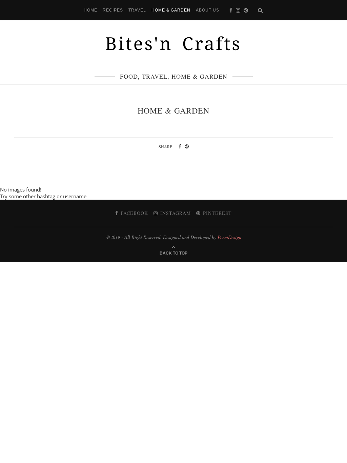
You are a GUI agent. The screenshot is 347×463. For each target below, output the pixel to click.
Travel (137, 10)
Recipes (113, 10)
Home (90, 10)
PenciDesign (229, 237)
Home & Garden (170, 10)
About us (207, 10)
